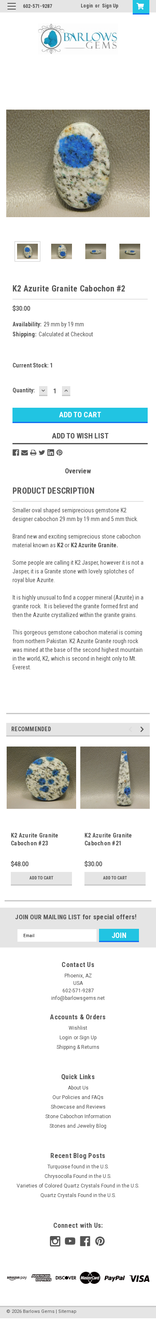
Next (143, 163)
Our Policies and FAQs (78, 1097)
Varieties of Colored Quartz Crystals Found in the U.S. (78, 1186)
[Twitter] (42, 452)
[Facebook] (15, 452)
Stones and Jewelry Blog (78, 1126)
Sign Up (110, 6)
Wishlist (78, 1028)
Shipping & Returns (78, 1047)
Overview (78, 471)
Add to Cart (41, 878)
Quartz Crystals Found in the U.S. (78, 1195)
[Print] (33, 452)
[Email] (24, 452)
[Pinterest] (59, 452)
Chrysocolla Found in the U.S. (78, 1176)
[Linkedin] (50, 452)
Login (87, 6)
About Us (78, 1088)
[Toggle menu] (11, 11)
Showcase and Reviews (78, 1107)
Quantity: (23, 390)
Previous (12, 163)
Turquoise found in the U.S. (78, 1167)
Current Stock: (32, 365)
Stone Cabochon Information (78, 1116)
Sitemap (67, 1311)
